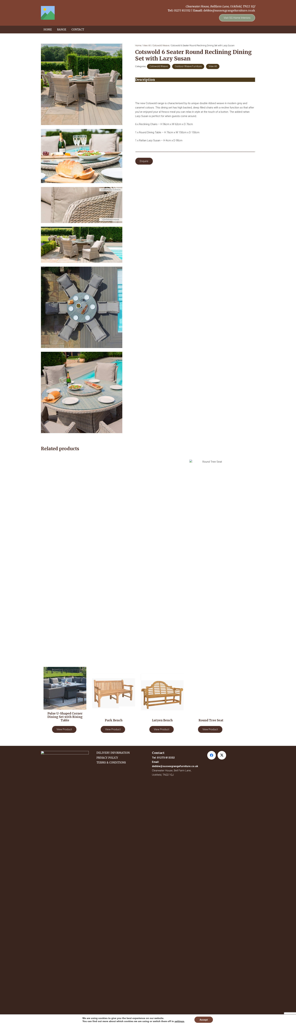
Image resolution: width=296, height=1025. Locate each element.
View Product (64, 729)
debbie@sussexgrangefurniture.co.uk (229, 10)
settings (179, 1021)
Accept (204, 1019)
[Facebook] (211, 755)
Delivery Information (113, 752)
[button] (67, 29)
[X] (222, 755)
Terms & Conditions (111, 762)
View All (147, 45)
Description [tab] (145, 80)
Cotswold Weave (160, 45)
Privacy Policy (107, 757)
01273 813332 (182, 10)
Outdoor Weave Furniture (188, 66)
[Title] (48, 13)
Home (138, 45)
